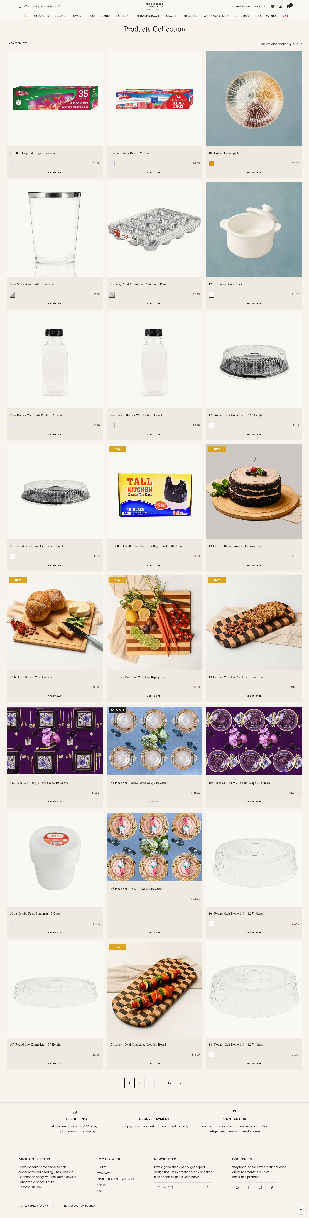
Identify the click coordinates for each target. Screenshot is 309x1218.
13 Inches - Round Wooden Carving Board (236, 546)
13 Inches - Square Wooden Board (32, 677)
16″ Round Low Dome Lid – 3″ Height (35, 1044)
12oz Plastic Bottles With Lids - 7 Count (135, 415)
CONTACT (104, 1173)
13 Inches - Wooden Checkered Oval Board (237, 677)
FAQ (100, 1191)
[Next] (180, 1083)
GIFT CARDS (242, 16)
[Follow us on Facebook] (249, 1187)
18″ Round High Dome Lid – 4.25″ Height (236, 1044)
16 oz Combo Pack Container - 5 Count (35, 913)
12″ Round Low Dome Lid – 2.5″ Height (36, 546)
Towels (77, 16)
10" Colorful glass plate (224, 153)
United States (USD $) (247, 6)
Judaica (171, 16)
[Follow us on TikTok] (272, 1187)
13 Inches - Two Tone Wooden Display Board (138, 677)
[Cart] (288, 6)
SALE (285, 16)
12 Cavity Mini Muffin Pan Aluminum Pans (137, 284)
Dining (106, 16)
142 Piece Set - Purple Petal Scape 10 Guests (39, 782)
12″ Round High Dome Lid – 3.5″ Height (236, 415)
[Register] (207, 1187)
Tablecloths (40, 16)
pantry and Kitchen (216, 16)
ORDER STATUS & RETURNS (115, 1179)
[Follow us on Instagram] (260, 1187)
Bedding (60, 16)
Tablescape (189, 16)
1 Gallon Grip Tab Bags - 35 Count (33, 153)
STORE (101, 1185)
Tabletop (122, 16)
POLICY (102, 1167)
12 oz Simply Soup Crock (225, 284)
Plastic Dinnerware (147, 16)
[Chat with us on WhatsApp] (237, 1187)
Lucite (92, 16)
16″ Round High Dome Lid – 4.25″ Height (236, 913)
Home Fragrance (266, 16)
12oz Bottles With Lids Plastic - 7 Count (36, 415)
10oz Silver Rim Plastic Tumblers (31, 284)
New (23, 16)
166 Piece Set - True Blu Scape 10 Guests (136, 888)
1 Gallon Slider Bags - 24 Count (130, 153)
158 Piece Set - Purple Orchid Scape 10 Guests (239, 782)
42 (169, 1083)
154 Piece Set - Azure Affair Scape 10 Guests (139, 782)
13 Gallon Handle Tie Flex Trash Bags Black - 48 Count (146, 546)
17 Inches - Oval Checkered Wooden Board (137, 1044)
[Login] (280, 6)
